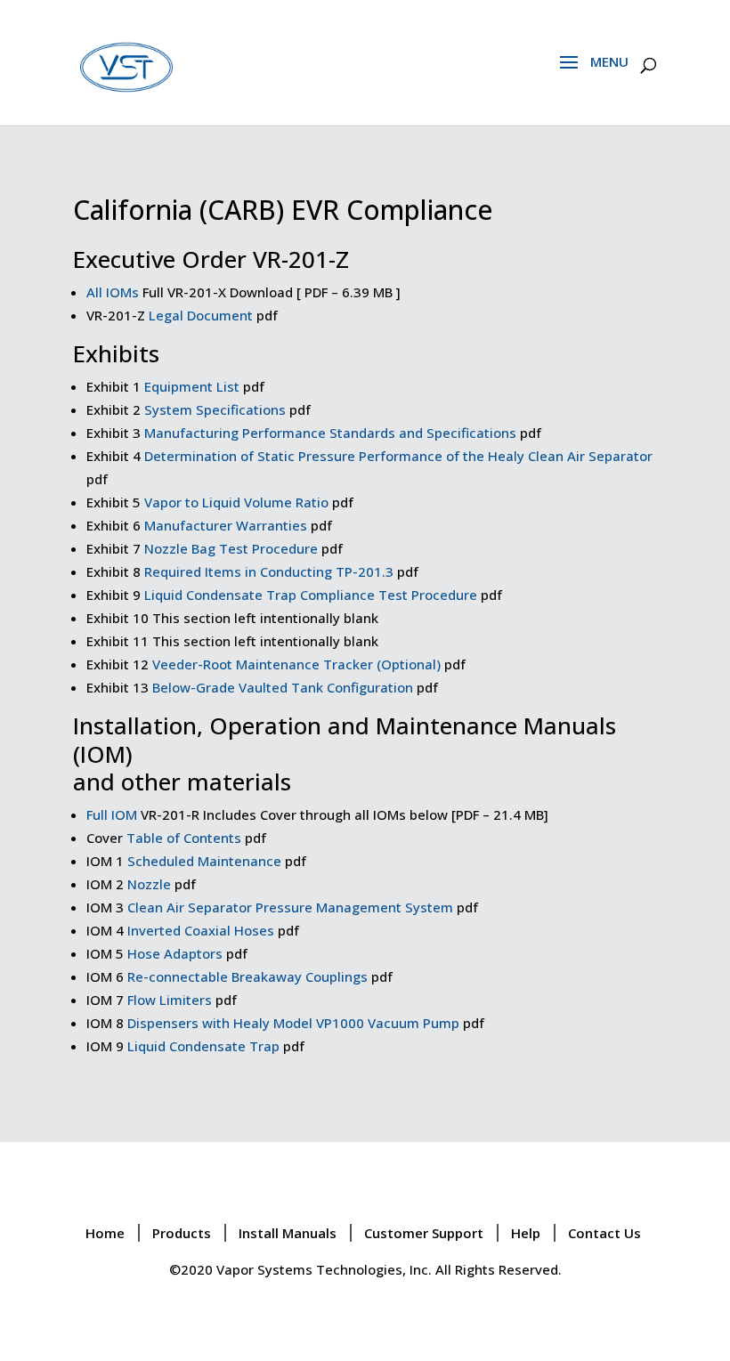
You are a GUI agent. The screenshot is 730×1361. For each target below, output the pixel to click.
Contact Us (604, 1233)
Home (105, 1233)
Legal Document (201, 315)
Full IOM (111, 814)
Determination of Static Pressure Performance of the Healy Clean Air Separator (398, 456)
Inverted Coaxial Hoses (200, 930)
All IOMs (112, 292)
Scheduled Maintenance (204, 861)
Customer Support (423, 1233)
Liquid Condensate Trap (203, 1046)
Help (525, 1233)
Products (181, 1233)
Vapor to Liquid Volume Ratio (236, 502)
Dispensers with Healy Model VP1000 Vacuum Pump (293, 1023)
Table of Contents (183, 838)
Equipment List (191, 386)
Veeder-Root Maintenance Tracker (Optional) (296, 664)
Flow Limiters (169, 1000)
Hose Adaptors (175, 953)
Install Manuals (288, 1233)
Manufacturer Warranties (225, 525)
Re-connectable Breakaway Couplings (247, 976)
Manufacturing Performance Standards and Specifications (330, 433)
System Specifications (215, 409)
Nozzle (149, 884)
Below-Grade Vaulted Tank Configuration (282, 687)
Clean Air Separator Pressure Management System (290, 907)
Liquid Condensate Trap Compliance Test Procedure (310, 595)
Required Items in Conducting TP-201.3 (268, 571)
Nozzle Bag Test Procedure (231, 548)
